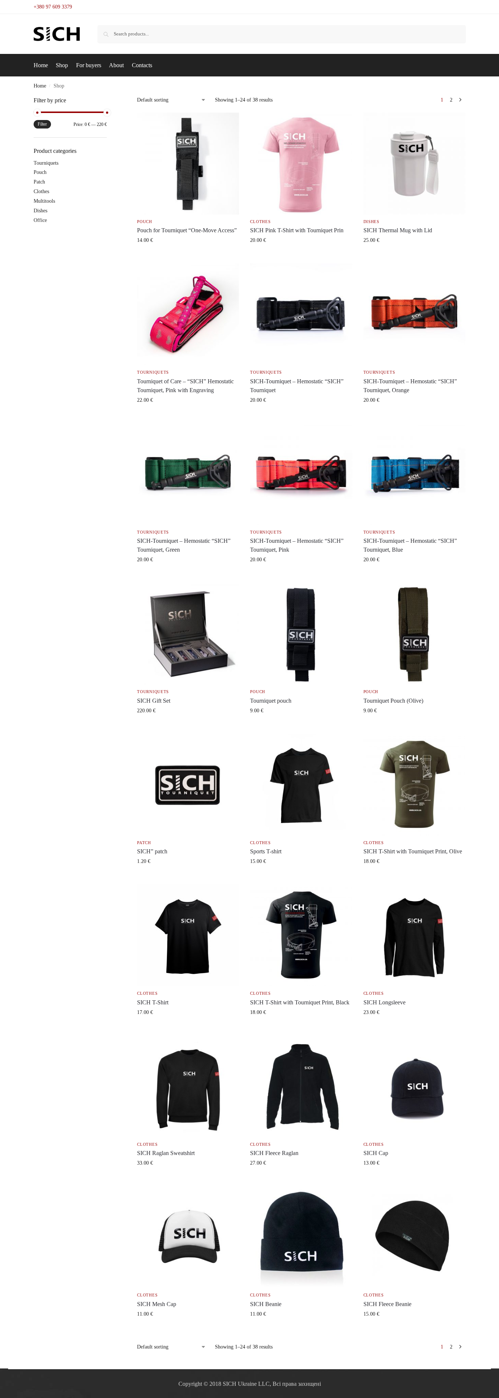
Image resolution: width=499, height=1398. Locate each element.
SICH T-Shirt (152, 1002)
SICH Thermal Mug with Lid (397, 230)
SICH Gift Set (153, 701)
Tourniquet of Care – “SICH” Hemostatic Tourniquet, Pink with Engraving (185, 385)
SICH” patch (152, 851)
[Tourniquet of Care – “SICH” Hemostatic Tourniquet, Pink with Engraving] (188, 314)
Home (40, 86)
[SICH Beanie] (301, 1237)
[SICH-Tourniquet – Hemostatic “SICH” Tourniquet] (301, 314)
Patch (144, 842)
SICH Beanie (265, 1304)
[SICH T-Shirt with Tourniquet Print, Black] (301, 935)
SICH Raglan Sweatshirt (166, 1153)
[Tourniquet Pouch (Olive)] (414, 634)
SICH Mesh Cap (156, 1304)
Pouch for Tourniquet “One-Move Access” (187, 230)
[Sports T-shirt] (301, 785)
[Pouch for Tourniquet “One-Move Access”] (188, 164)
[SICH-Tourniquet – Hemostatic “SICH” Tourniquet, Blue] (414, 474)
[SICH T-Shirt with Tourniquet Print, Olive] (414, 785)
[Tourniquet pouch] (301, 634)
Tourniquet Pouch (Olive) (393, 701)
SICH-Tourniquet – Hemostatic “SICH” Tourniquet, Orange (410, 385)
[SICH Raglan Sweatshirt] (188, 1086)
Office (40, 220)
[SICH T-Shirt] (188, 935)
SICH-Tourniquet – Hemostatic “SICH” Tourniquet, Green (183, 545)
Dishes (371, 221)
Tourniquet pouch (270, 701)
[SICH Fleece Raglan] (301, 1086)
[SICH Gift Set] (188, 634)
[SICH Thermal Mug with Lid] (414, 164)
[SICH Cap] (414, 1086)
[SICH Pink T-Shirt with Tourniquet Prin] (301, 164)
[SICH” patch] (188, 785)
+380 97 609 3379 (53, 7)
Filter (42, 124)
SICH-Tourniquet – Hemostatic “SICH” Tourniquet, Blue (410, 545)
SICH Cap (375, 1153)
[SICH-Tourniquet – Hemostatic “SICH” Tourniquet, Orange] (414, 314)
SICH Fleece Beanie (387, 1304)
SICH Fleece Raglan (274, 1153)
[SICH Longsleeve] (414, 935)
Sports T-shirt (265, 851)
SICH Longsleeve (384, 1002)
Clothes (260, 221)
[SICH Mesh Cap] (188, 1237)
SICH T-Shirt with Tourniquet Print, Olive (412, 851)
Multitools (44, 201)
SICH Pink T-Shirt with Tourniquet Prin (297, 230)
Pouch (144, 221)
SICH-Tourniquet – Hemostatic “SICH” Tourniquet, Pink (297, 545)
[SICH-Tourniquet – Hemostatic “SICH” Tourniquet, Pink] (301, 474)
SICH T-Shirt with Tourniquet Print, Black (299, 1002)
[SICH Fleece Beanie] (414, 1237)
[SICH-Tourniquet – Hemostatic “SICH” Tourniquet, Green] (188, 474)
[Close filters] (109, 100)
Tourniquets (153, 372)
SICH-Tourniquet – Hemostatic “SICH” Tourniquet (297, 385)
